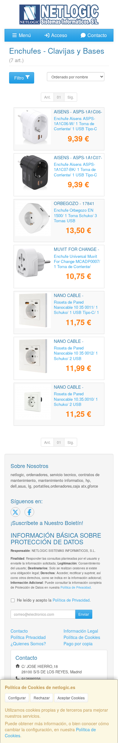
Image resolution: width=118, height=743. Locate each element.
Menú (24, 35)
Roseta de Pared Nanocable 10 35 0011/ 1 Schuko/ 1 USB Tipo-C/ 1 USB (76, 310)
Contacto (96, 35)
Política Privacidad (28, 637)
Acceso (58, 35)
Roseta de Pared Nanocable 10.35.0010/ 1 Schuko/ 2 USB (76, 399)
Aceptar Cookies (71, 697)
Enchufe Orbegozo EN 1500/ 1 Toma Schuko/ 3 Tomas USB (75, 215)
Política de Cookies (82, 637)
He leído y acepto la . (54, 600)
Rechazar (42, 697)
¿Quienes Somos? (28, 643)
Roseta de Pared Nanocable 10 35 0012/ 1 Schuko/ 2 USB (76, 353)
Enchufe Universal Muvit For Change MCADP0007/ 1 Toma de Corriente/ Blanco (77, 264)
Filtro (19, 78)
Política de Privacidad (76, 587)
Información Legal (81, 631)
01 (59, 97)
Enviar (83, 614)
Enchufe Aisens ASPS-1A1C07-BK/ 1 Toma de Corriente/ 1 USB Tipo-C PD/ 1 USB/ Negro (75, 172)
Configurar (17, 697)
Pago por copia (78, 643)
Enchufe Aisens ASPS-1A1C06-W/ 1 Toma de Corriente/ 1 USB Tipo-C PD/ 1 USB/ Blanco (75, 126)
